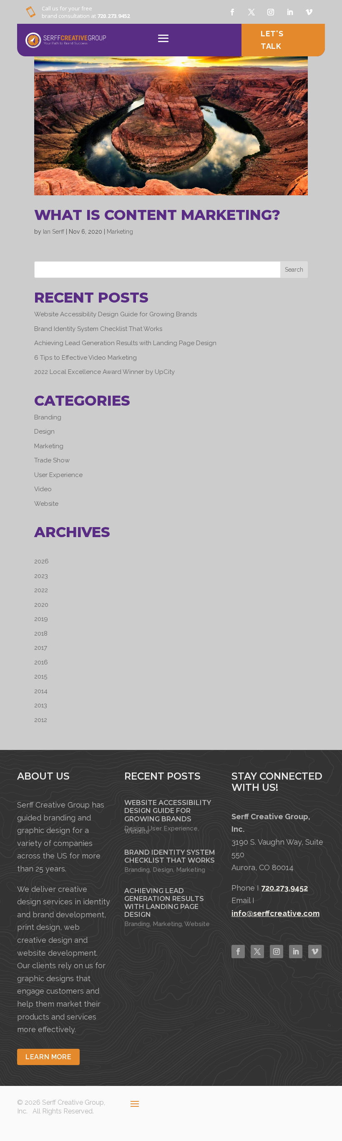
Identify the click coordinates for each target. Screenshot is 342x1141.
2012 (40, 720)
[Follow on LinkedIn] (295, 951)
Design (44, 431)
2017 (40, 647)
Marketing (120, 231)
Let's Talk (272, 40)
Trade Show (52, 460)
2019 (41, 619)
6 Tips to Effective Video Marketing (85, 357)
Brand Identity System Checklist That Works (98, 329)
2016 (41, 662)
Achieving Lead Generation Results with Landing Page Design (125, 343)
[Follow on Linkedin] (290, 12)
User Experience (58, 475)
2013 (40, 705)
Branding (47, 417)
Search (294, 269)
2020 (41, 604)
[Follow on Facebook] (232, 12)
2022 (41, 590)
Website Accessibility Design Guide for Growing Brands (115, 314)
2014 (41, 691)
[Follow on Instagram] (270, 12)
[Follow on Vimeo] (309, 12)
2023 (41, 576)
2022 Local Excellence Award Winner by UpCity (104, 372)
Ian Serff (53, 231)
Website (46, 503)
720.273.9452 (113, 16)
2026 (41, 561)
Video (43, 489)
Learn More (48, 1057)
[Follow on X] (251, 12)
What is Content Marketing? (157, 215)
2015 (40, 676)
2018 (41, 633)
